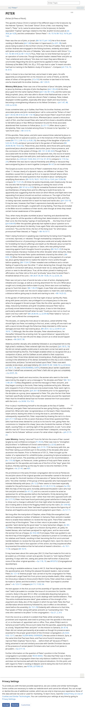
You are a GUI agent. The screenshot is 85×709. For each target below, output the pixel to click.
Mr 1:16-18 (30, 115)
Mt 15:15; (30, 179)
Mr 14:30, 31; (46, 275)
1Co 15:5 (30, 401)
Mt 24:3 (50, 151)
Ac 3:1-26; (45, 486)
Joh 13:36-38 (60, 179)
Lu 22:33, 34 (57, 275)
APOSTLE (54, 561)
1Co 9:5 (36, 79)
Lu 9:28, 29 (30, 140)
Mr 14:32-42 (18, 146)
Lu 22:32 (13, 105)
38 (60, 43)
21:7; (39, 159)
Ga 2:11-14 (20, 649)
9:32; (7, 635)
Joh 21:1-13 (10, 419)
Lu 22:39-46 (43, 314)
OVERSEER (38, 635)
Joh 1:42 (47, 40)
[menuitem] (3, 2)
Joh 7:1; (33, 584)
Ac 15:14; (52, 33)
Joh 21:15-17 (43, 447)
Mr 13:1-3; (43, 151)
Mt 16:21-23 (56, 249)
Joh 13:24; (28, 159)
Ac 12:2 (35, 483)
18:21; (36, 179)
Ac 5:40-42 (65, 504)
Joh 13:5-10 (65, 200)
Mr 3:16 (50, 92)
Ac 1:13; (62, 159)
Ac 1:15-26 (10, 460)
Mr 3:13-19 (25, 131)
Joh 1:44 (27, 43)
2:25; (7, 105)
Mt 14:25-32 (61, 293)
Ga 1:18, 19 (41, 561)
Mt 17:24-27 (25, 262)
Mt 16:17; (40, 40)
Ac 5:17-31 (10, 499)
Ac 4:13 (8, 70)
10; (9, 54)
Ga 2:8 (66, 486)
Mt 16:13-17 (44, 231)
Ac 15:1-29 (33, 607)
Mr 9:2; (23, 140)
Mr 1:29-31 (45, 82)
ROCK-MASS (38, 656)
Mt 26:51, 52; (47, 329)
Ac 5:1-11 (66, 510)
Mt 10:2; (59, 33)
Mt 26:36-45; (33, 314)
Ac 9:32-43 (34, 533)
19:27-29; (43, 179)
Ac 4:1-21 (29, 491)
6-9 (60, 612)
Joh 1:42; (43, 92)
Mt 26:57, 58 (19, 339)
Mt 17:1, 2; (15, 140)
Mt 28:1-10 (11, 382)
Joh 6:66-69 (10, 223)
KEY (28, 468)
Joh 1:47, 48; (63, 102)
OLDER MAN (27, 635)
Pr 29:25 (39, 442)
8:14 (48, 159)
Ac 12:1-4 (15, 573)
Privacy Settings (8, 699)
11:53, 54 (40, 584)
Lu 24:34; (22, 401)
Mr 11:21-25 (18, 182)
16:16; (66, 33)
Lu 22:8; (20, 159)
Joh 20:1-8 (35, 390)
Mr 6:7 (51, 164)
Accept (6, 705)
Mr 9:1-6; (23, 187)
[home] (3, 2)
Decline (15, 705)
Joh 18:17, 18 (11, 367)
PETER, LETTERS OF (35, 666)
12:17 (11, 635)
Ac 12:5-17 (17, 584)
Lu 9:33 (30, 187)
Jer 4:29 (12, 33)
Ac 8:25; (66, 633)
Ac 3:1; (44, 159)
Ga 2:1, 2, (55, 612)
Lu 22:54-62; (65, 365)
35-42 (14, 143)
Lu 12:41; (51, 179)
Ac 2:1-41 (19, 468)
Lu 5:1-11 (45, 125)
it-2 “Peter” (13, 8)
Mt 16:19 (22, 549)
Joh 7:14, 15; (66, 67)
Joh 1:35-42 (52, 89)
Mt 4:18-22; (16, 54)
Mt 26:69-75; (44, 365)
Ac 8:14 (64, 627)
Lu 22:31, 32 (12, 373)
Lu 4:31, (55, 43)
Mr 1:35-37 (32, 288)
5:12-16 (52, 486)
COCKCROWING (26, 367)
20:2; (34, 159)
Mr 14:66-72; (55, 365)
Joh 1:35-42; (11, 115)
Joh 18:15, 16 (64, 346)
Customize (25, 705)
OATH (36, 367)
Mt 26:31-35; (36, 275)
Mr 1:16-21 (25, 54)
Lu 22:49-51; (57, 329)
